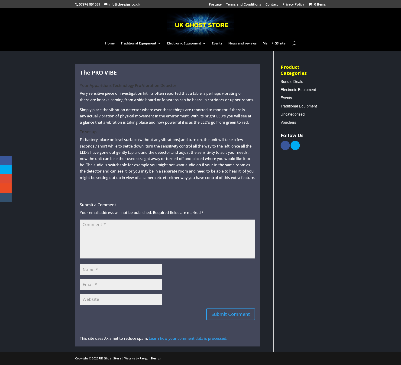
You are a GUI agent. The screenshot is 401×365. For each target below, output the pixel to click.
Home (110, 43)
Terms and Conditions (243, 4)
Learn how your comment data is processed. (188, 338)
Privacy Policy (293, 4)
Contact (271, 4)
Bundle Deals (292, 82)
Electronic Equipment (184, 43)
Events (217, 43)
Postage (215, 4)
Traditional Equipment (138, 43)
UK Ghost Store (110, 358)
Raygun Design (150, 358)
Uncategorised (293, 114)
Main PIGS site (274, 43)
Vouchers (288, 122)
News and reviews (242, 43)
